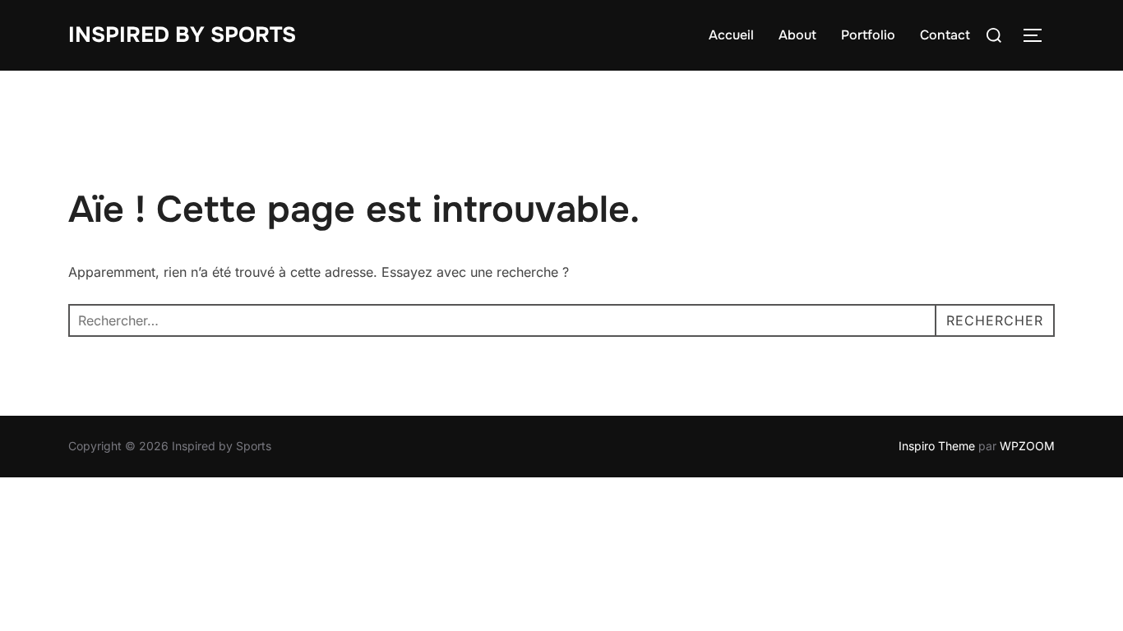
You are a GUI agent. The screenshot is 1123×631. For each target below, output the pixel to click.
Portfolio (868, 35)
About (797, 35)
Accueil (731, 35)
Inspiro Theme (937, 446)
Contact (945, 35)
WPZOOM (1027, 446)
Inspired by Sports (182, 34)
